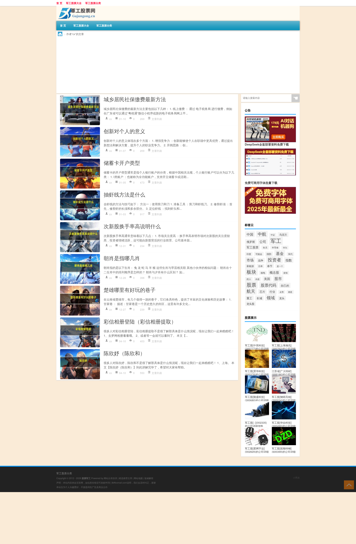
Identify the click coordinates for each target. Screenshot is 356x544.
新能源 (250, 266)
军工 (276, 240)
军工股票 (252, 247)
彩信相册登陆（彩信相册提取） (140, 321)
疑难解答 (148, 478)
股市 (278, 278)
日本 (260, 266)
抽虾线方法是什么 (124, 194)
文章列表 (157, 119)
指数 (289, 260)
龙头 (281, 298)
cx (110, 119)
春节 (269, 266)
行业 (272, 292)
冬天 (265, 247)
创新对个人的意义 (124, 131)
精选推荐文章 (125, 478)
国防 (269, 254)
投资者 (274, 259)
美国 (267, 279)
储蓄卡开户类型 (122, 162)
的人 (249, 279)
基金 (280, 253)
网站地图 (138, 478)
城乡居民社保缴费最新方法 (135, 99)
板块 (251, 271)
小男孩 (296, 477)
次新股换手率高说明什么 (132, 226)
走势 (282, 292)
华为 (285, 247)
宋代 (290, 254)
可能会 (259, 253)
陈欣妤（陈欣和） (124, 353)
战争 (260, 260)
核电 (263, 272)
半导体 (275, 247)
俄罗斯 (251, 242)
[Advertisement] (169, 64)
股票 (251, 284)
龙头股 (250, 304)
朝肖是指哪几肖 (122, 258)
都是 (290, 292)
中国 (250, 234)
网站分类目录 (110, 478)
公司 (262, 241)
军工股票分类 (93, 3)
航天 (251, 291)
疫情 (286, 272)
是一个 (280, 266)
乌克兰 (283, 234)
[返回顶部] (348, 484)
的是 (258, 279)
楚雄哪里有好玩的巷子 (130, 289)
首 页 (59, 3)
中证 (273, 234)
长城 (259, 298)
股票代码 (268, 285)
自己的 (285, 285)
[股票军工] (75, 7)
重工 (249, 298)
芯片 (262, 292)
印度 (249, 254)
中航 (262, 234)
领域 (271, 297)
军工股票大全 (74, 3)
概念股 (274, 272)
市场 (250, 259)
